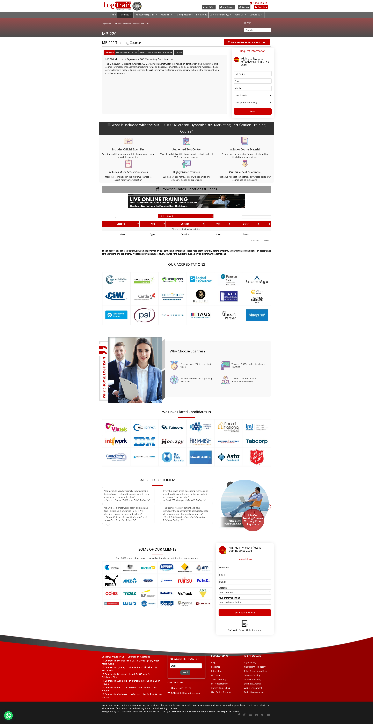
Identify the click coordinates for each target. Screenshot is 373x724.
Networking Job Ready (254, 666)
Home (113, 14)
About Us (239, 14)
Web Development (253, 688)
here (175, 708)
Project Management (254, 692)
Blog (213, 662)
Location (121, 223)
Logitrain (106, 23)
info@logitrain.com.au (189, 693)
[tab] (109, 52)
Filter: (238, 216)
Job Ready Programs (144, 14)
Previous (255, 240)
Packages (164, 14)
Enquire (245, 7)
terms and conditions (120, 253)
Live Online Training (221, 692)
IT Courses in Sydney (113, 667)
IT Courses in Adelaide (114, 680)
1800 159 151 (260, 3)
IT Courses (124, 14)
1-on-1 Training (218, 679)
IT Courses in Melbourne (115, 660)
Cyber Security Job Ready (256, 671)
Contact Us (254, 14)
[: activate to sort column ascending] (265, 224)
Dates (246, 223)
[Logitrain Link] (123, 9)
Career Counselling (219, 14)
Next (266, 240)
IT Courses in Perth (112, 687)
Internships (201, 14)
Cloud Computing (252, 679)
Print (248, 22)
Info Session (228, 7)
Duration (185, 223)
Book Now (262, 7)
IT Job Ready (250, 662)
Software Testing (252, 675)
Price (218, 223)
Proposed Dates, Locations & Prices (248, 42)
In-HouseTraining (219, 683)
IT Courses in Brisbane (114, 674)
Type (152, 223)
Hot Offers (209, 7)
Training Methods (184, 14)
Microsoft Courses (131, 23)
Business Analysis (252, 683)
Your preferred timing (229, 598)
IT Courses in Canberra (115, 694)
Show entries (113, 217)
